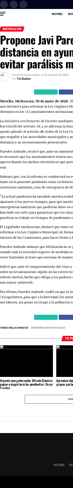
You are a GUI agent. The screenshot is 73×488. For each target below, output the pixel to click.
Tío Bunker (24, 78)
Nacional (57, 14)
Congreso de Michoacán (48, 328)
